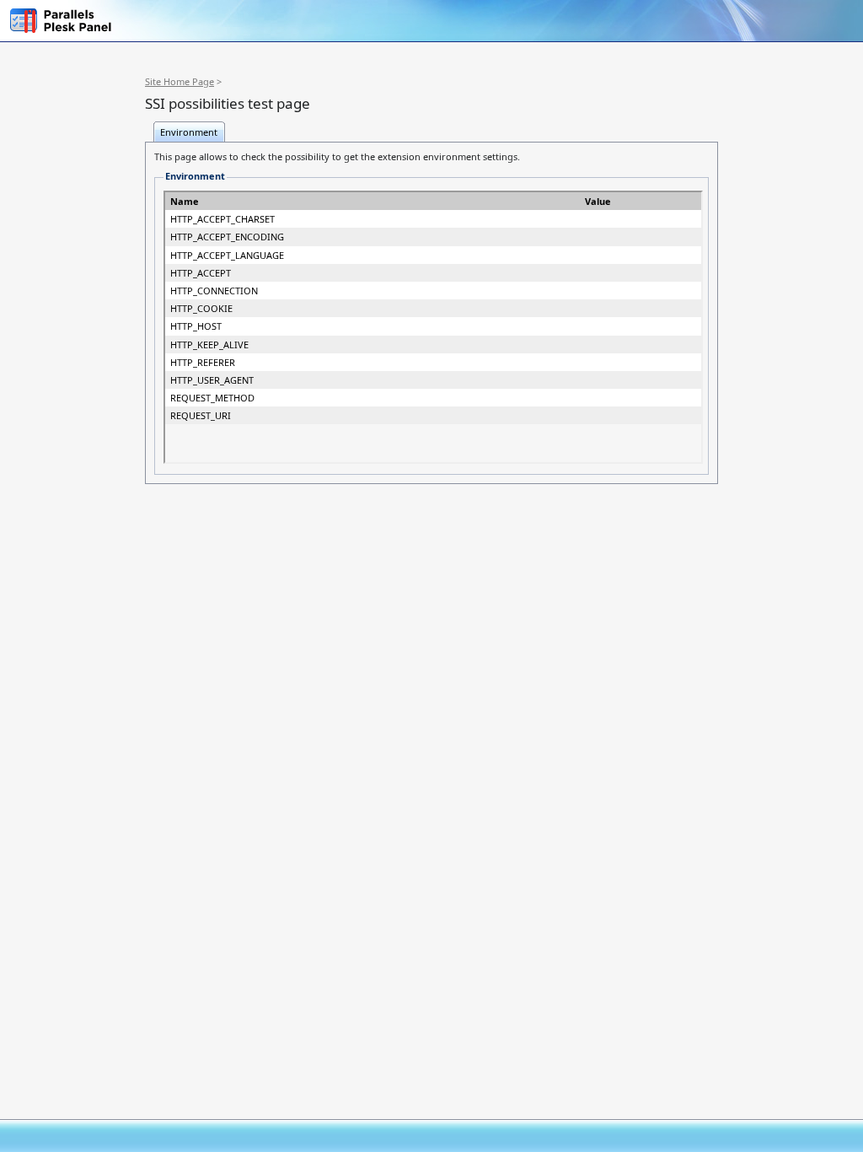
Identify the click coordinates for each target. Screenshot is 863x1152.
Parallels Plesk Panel (65, 20)
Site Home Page (179, 81)
